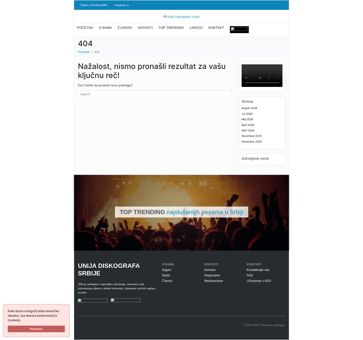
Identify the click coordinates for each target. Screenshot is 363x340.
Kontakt (216, 27)
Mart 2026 (248, 130)
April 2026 (248, 124)
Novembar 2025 (252, 141)
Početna (85, 27)
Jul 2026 (247, 113)
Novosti (145, 27)
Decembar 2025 (252, 135)
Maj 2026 (247, 119)
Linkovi (196, 27)
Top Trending (171, 27)
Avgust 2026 (249, 108)
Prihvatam (36, 328)
